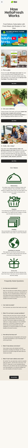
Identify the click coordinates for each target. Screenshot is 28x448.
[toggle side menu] (2, 2)
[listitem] (14, 182)
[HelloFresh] (14, 2)
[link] (14, 377)
